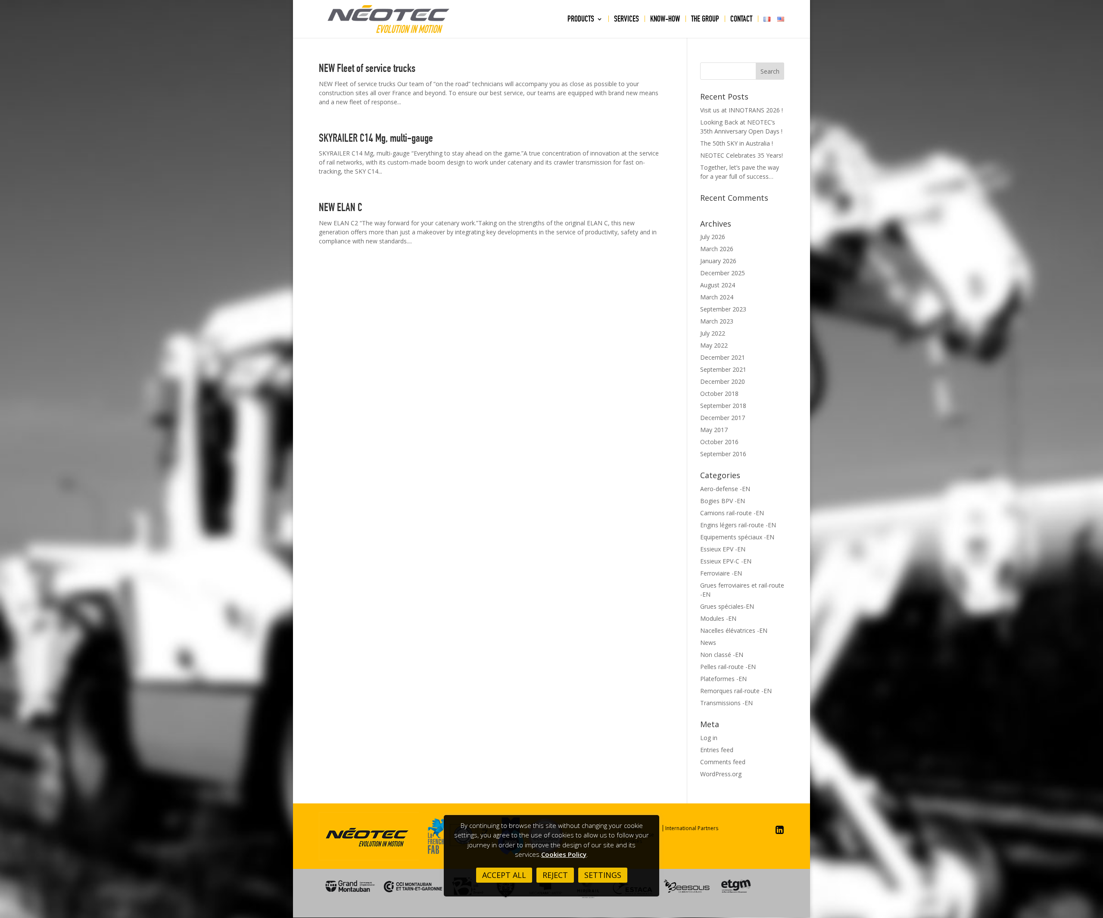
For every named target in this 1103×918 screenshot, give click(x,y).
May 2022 (714, 345)
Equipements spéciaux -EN (737, 537)
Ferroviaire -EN (721, 573)
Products (580, 20)
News (708, 642)
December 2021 (722, 357)
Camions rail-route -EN (732, 513)
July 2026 (712, 237)
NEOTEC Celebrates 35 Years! (741, 155)
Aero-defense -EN (725, 489)
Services (626, 20)
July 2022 (712, 333)
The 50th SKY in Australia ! (736, 143)
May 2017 (714, 430)
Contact (741, 20)
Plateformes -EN (723, 679)
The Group (705, 20)
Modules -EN (718, 618)
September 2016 (723, 454)
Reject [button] (555, 875)
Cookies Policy (563, 854)
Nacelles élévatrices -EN (733, 630)
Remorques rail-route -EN (736, 691)
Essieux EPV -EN (722, 549)
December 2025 (722, 273)
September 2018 (723, 405)
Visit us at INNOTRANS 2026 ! (741, 110)
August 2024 (717, 285)
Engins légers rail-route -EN (738, 525)
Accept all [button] (504, 875)
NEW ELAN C (340, 207)
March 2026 (716, 249)
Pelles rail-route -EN (728, 667)
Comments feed (722, 762)
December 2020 (722, 381)
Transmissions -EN (726, 703)
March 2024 (716, 297)
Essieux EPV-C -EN (725, 561)
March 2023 (716, 321)
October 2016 (719, 442)
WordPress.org (721, 774)
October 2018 (719, 393)
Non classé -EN (721, 654)
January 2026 (718, 261)
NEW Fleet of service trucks (367, 68)
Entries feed (716, 750)
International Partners (691, 828)
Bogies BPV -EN (722, 501)
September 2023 (723, 309)
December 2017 (722, 418)
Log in (708, 738)
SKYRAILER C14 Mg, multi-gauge (376, 138)
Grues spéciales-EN (727, 606)
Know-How (665, 20)
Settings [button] (602, 875)
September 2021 (723, 369)
